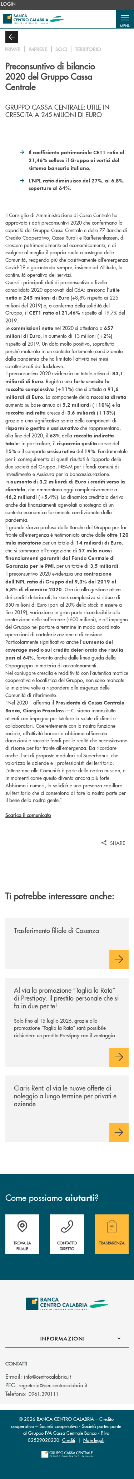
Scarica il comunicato (28, 814)
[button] (125, 19)
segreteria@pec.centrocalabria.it (53, 1385)
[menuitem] (8, 4)
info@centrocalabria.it (47, 1376)
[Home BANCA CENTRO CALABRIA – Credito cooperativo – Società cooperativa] (33, 19)
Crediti (68, 1440)
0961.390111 (44, 1393)
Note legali (93, 1440)
